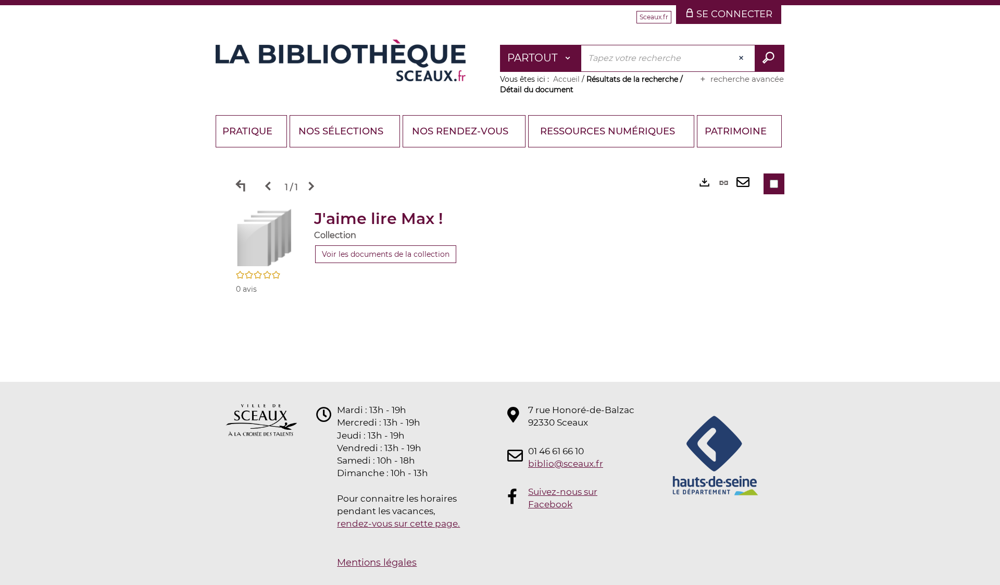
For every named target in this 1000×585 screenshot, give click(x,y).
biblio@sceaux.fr (565, 463)
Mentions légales (377, 562)
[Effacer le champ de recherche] (742, 58)
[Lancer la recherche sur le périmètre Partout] (769, 58)
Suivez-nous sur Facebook (562, 498)
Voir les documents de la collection (385, 254)
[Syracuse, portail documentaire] (341, 60)
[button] (264, 237)
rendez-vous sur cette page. (398, 523)
